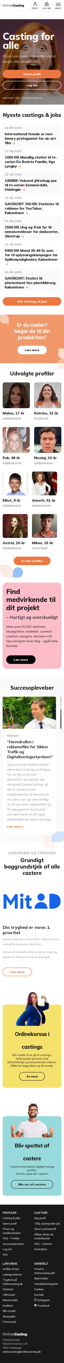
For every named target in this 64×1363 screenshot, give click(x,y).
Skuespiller (9, 1316)
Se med (32, 1076)
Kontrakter (40, 1249)
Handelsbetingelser (46, 1284)
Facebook (43, 1305)
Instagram (43, 1300)
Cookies (39, 1289)
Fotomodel (9, 1321)
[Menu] (58, 4)
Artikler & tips (11, 1269)
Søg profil (40, 1218)
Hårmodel (9, 1294)
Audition (8, 1305)
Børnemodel (10, 1300)
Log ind (32, 85)
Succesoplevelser (13, 1244)
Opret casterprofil (45, 1229)
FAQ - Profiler (11, 1238)
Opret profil (32, 74)
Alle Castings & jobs (32, 301)
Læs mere (32, 350)
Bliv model (9, 1311)
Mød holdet (41, 1278)
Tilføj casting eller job (47, 1223)
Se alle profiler (32, 561)
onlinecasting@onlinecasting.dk (22, 1351)
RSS (5, 1254)
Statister (8, 1289)
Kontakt (39, 1294)
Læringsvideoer (12, 1274)
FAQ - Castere (43, 1244)
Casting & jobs (11, 1218)
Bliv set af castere (32, 1184)
